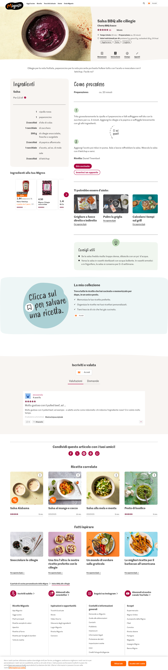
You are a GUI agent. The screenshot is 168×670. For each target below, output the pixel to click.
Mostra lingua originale (54, 417)
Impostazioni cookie (96, 643)
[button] (28, 396)
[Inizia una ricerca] (144, 3)
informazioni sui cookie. (17, 667)
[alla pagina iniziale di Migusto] (14, 4)
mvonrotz (38, 394)
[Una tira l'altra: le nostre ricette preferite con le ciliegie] (64, 553)
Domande (93, 381)
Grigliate (126, 42)
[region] (84, 663)
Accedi (154, 3)
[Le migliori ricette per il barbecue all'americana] (141, 553)
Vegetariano (106, 42)
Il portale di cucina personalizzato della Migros (29, 583)
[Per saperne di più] (86, 220)
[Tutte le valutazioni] (102, 30)
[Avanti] (66, 194)
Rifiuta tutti (118, 663)
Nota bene (25, 98)
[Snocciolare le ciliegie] (26, 553)
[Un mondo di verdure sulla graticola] (102, 553)
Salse (117, 42)
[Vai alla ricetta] (26, 494)
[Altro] (141, 422)
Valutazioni (75, 381)
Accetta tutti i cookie (137, 663)
